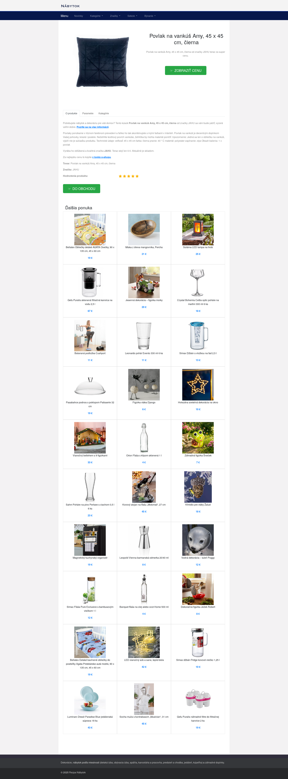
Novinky (78, 16)
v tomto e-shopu (101, 157)
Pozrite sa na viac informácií (92, 127)
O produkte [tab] (71, 113)
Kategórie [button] (95, 16)
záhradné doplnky (214, 762)
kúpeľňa (197, 762)
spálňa (133, 762)
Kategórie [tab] (104, 113)
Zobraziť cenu (187, 70)
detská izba (107, 762)
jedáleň (188, 762)
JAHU (206, 52)
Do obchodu (83, 188)
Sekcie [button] (131, 16)
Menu (64, 15)
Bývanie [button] (149, 16)
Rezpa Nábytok (77, 772)
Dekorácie (66, 762)
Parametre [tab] (87, 113)
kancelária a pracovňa (150, 762)
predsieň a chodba (173, 762)
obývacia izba (121, 762)
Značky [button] (114, 16)
